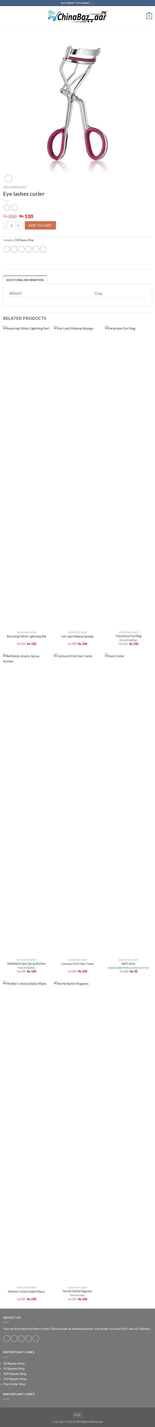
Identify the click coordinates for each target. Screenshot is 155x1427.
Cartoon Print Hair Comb (77, 964)
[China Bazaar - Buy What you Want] (77, 16)
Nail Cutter (128, 965)
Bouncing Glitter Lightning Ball (26, 636)
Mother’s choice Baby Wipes (26, 1291)
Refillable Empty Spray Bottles (26, 965)
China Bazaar (58, 1328)
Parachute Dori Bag (128, 637)
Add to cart (40, 225)
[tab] (25, 280)
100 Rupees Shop (15, 187)
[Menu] (5, 16)
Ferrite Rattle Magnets (77, 1293)
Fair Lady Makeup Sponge (77, 636)
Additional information (25, 280)
